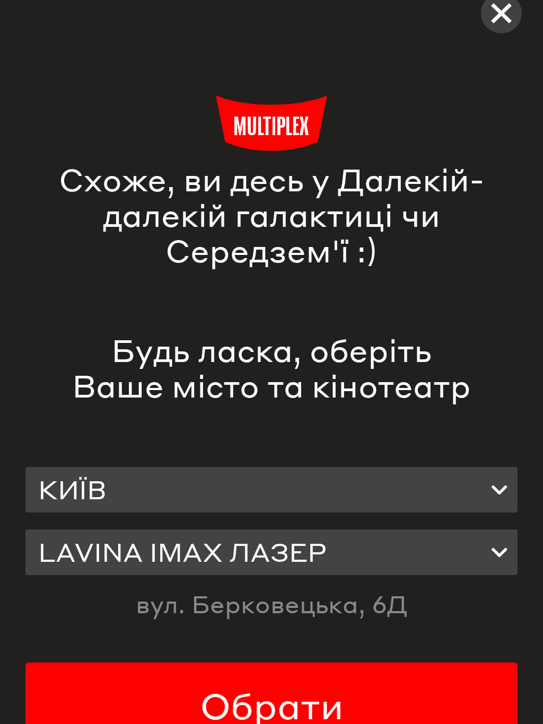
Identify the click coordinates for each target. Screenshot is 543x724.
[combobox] (271, 490)
